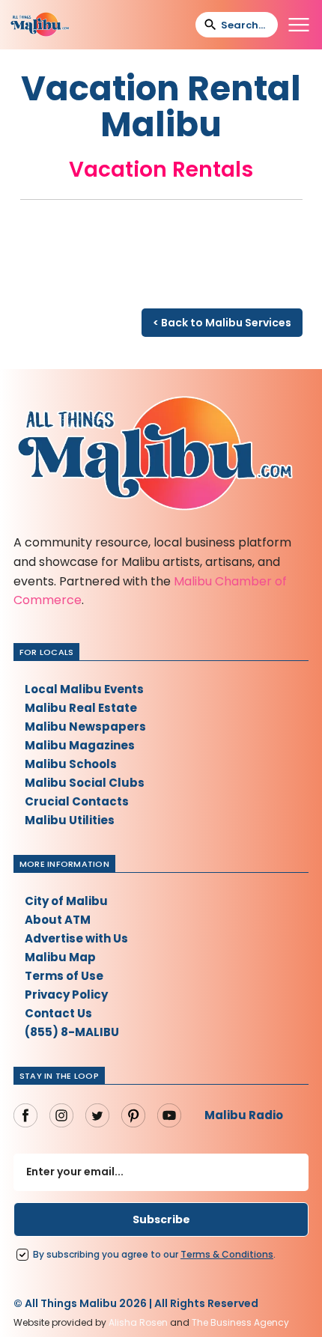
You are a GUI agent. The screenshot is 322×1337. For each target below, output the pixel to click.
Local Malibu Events (84, 689)
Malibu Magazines (80, 745)
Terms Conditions (226, 1254)
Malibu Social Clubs (85, 783)
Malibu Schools (71, 764)
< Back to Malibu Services (222, 322)
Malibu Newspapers (85, 726)
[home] (40, 24)
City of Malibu (66, 901)
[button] (298, 24)
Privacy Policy (66, 994)
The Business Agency (240, 1322)
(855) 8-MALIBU (72, 1032)
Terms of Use (64, 976)
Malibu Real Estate (81, 708)
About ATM (58, 920)
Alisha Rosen (138, 1322)
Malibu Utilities (70, 820)
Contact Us (58, 1013)
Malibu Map (60, 957)
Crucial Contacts (77, 801)
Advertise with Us (76, 938)
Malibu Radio (243, 1115)
